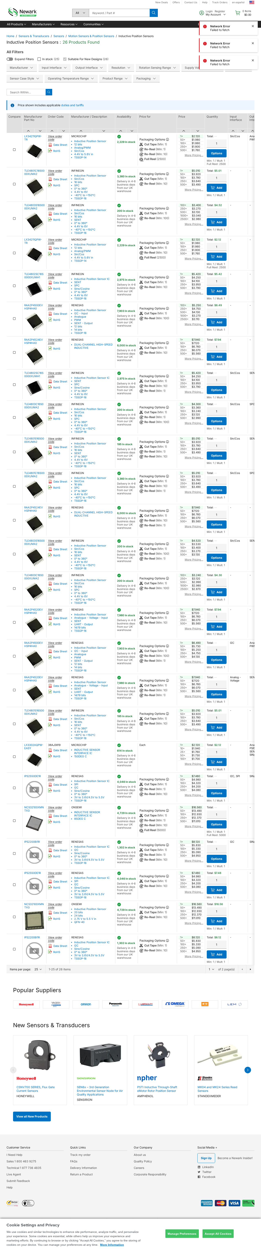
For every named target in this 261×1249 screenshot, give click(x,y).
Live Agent (14, 1174)
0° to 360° (80, 188)
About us (140, 1154)
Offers (176, 2)
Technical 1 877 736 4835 (24, 1167)
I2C (76, 787)
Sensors (58, 36)
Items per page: (20, 969)
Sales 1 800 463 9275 (21, 1161)
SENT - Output (83, 323)
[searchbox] (119, 13)
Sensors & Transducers (34, 36)
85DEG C (80, 818)
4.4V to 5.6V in (83, 154)
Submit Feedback (18, 1181)
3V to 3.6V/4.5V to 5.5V (89, 797)
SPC (77, 185)
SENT (77, 219)
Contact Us (190, 2)
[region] (130, 1234)
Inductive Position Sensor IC (92, 279)
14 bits (78, 329)
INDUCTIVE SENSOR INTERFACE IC (87, 751)
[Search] (154, 13)
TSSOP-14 (80, 157)
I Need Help (14, 1154)
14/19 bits (80, 627)
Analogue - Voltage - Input (91, 617)
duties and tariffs (72, 105)
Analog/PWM (82, 147)
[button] (16, 24)
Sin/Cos (79, 150)
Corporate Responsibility (150, 1174)
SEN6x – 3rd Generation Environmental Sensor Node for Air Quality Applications (100, 1090)
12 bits (78, 144)
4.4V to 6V (81, 191)
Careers (139, 1167)
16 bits (78, 182)
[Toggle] (10, 59)
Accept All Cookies (218, 1233)
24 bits (78, 915)
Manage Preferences (182, 1233)
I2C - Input (81, 313)
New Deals (161, 2)
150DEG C (80, 756)
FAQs (73, 1161)
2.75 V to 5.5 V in (85, 918)
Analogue (80, 316)
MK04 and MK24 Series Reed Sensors (217, 1088)
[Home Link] (22, 12)
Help (10, 1187)
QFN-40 (79, 922)
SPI (76, 784)
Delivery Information (83, 1167)
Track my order (80, 1154)
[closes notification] (253, 9)
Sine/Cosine (82, 288)
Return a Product (81, 1174)
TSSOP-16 (80, 198)
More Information (112, 1244)
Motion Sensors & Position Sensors (91, 36)
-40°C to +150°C (84, 195)
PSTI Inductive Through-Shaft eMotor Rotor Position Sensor (157, 1088)
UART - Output (83, 624)
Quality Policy (143, 1161)
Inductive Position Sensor (90, 141)
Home (10, 36)
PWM (77, 319)
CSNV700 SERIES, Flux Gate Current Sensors (36, 1088)
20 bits (78, 912)
